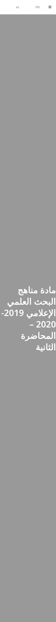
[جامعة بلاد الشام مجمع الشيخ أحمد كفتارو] (28, 7)
